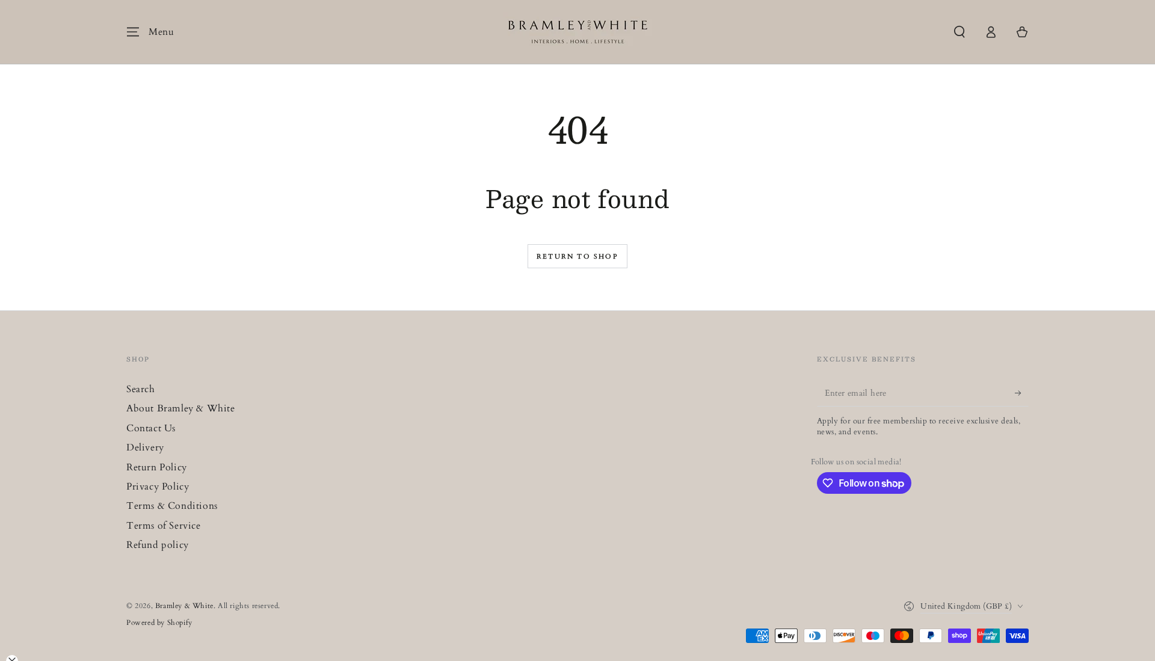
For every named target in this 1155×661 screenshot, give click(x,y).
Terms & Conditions (172, 505)
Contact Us (151, 428)
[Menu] (133, 32)
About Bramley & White (180, 408)
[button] (959, 32)
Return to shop (577, 256)
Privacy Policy (157, 486)
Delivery (145, 447)
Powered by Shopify (159, 622)
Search (140, 389)
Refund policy (157, 545)
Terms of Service (163, 525)
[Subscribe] (1022, 393)
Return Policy (156, 467)
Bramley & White (184, 605)
